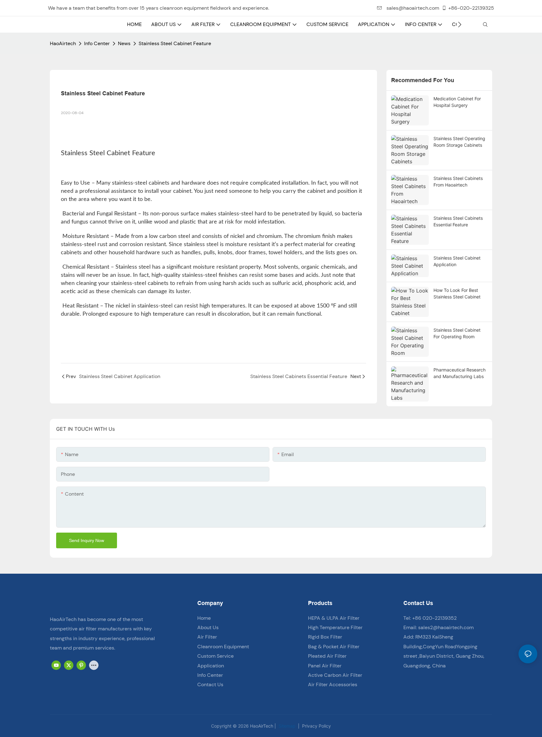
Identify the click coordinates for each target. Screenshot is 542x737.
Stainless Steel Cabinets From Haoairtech (458, 181)
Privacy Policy (316, 726)
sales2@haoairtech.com (446, 627)
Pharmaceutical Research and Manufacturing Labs (459, 373)
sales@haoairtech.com (412, 8)
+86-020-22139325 (471, 8)
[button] (459, 24)
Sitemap (286, 726)
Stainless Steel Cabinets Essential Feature (458, 221)
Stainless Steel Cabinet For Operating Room (457, 333)
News (124, 43)
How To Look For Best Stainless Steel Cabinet (457, 293)
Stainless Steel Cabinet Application (457, 261)
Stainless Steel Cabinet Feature (175, 43)
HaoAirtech (63, 43)
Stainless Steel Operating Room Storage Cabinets (459, 142)
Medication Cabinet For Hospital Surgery (457, 102)
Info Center (97, 43)
